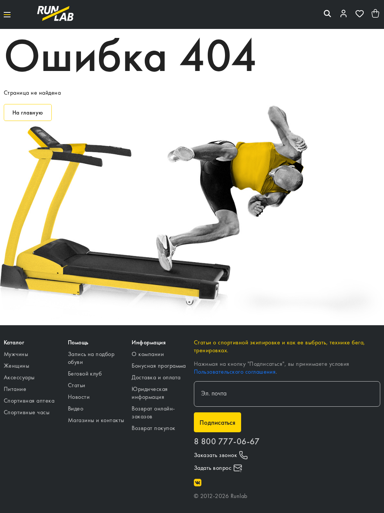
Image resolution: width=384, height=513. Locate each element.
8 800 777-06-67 (227, 441)
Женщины (16, 366)
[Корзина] (375, 14)
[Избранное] (359, 14)
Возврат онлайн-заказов (153, 412)
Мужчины (16, 354)
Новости (79, 397)
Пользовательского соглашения (235, 372)
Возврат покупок (153, 428)
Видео (75, 408)
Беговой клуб (85, 373)
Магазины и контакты (96, 420)
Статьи (77, 385)
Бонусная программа (159, 366)
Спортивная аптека (29, 400)
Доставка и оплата (156, 377)
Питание (15, 389)
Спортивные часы (27, 412)
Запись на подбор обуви (91, 358)
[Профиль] (343, 14)
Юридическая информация (150, 393)
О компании (148, 354)
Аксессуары (19, 377)
